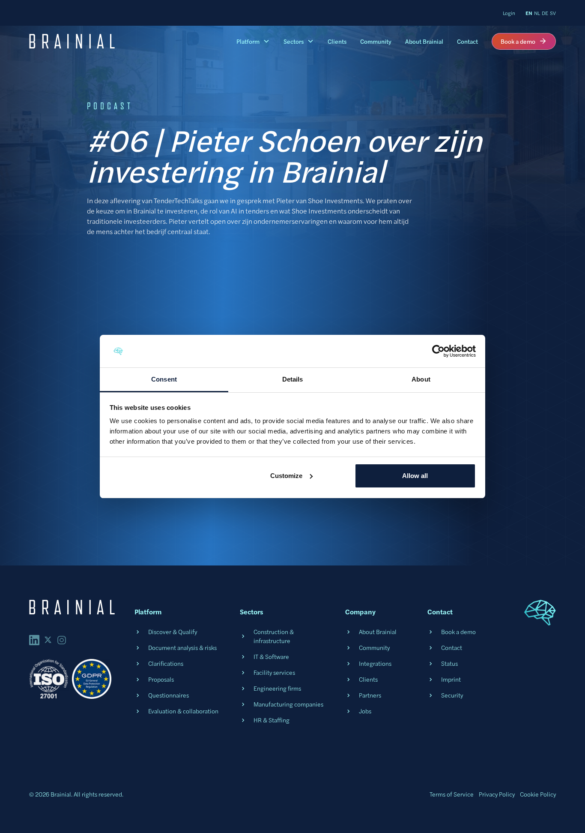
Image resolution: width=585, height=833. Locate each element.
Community (375, 41)
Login (509, 13)
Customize (286, 475)
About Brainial (424, 41)
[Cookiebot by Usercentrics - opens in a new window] (438, 351)
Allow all (415, 475)
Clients (337, 41)
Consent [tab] (164, 379)
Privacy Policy (497, 794)
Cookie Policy (538, 794)
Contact (467, 41)
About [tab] (421, 379)
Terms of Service (452, 794)
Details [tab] (292, 379)
